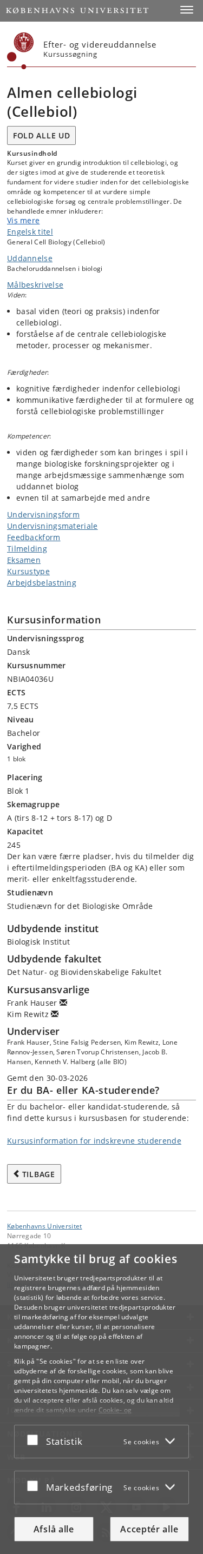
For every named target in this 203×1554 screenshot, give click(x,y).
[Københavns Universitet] (20, 50)
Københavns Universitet (44, 1225)
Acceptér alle (149, 1529)
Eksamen (24, 560)
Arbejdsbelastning (41, 582)
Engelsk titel (30, 232)
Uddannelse (30, 258)
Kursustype (28, 571)
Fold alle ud (41, 135)
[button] (187, 10)
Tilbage (38, 1174)
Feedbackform (34, 537)
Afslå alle (54, 1529)
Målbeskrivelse (35, 285)
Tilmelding (27, 548)
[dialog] (101, 1399)
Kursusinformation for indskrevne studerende (94, 1140)
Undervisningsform (43, 514)
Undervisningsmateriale (52, 526)
